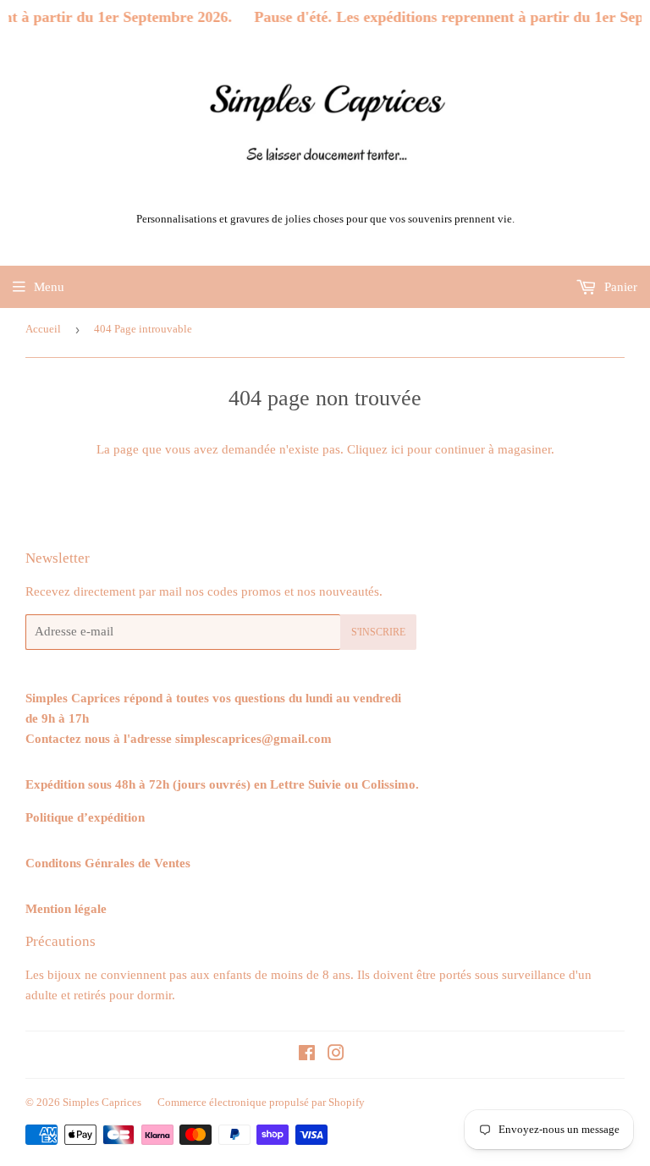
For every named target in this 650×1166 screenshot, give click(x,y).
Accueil (43, 328)
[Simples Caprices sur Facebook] (307, 1055)
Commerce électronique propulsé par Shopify (261, 1102)
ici (397, 449)
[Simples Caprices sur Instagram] (336, 1055)
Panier (619, 287)
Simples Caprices (102, 1102)
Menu (49, 287)
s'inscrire (378, 632)
